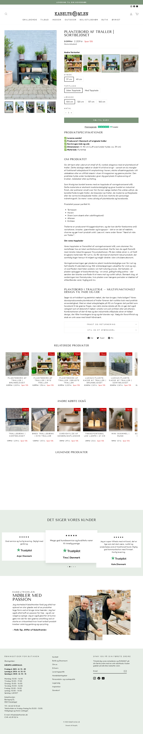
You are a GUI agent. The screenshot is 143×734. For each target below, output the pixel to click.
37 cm (69, 79)
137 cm (91, 101)
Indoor (56, 20)
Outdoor (70, 20)
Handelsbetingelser (59, 675)
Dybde (68, 75)
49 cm (79, 79)
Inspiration (56, 687)
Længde (69, 97)
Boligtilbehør (89, 20)
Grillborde (30, 20)
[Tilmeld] (125, 671)
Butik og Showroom (60, 661)
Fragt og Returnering (101, 324)
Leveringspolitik (58, 672)
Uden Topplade (73, 90)
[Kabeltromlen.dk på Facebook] (99, 678)
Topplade (70, 86)
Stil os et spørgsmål (101, 330)
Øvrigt (116, 20)
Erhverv (55, 668)
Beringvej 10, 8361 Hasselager (10, 700)
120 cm (80, 101)
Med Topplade (91, 90)
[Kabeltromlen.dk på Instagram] (94, 678)
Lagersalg (56, 683)
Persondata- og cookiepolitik (63, 679)
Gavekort (56, 690)
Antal (68, 108)
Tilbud (44, 20)
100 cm (69, 101)
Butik (105, 20)
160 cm (102, 101)
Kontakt (55, 657)
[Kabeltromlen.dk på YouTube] (103, 678)
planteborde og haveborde (115, 198)
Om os (54, 664)
